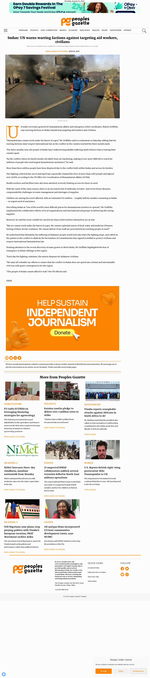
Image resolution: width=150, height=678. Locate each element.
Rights (63, 30)
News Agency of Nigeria (57, 51)
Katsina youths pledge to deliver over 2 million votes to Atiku (61, 412)
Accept (104, 671)
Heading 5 (11, 522)
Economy (73, 30)
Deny (121, 671)
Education (85, 30)
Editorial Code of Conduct (97, 572)
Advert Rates (92, 581)
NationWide (92, 404)
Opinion (127, 30)
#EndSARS (23, 30)
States (48, 463)
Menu (8, 31)
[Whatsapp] (15, 358)
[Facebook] (7, 358)
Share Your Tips (93, 577)
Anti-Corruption (49, 30)
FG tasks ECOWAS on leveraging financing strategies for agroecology (19, 412)
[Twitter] (11, 358)
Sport (105, 30)
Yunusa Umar (90, 434)
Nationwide (115, 30)
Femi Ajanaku (90, 490)
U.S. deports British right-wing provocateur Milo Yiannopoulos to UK (102, 471)
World (88, 463)
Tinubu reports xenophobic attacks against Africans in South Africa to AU (100, 412)
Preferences (138, 671)
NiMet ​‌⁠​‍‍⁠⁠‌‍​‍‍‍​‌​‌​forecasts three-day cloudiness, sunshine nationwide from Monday (19, 471)
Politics (34, 30)
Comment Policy (93, 568)
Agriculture (13, 404)
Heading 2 (11, 463)
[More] (19, 358)
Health (95, 30)
